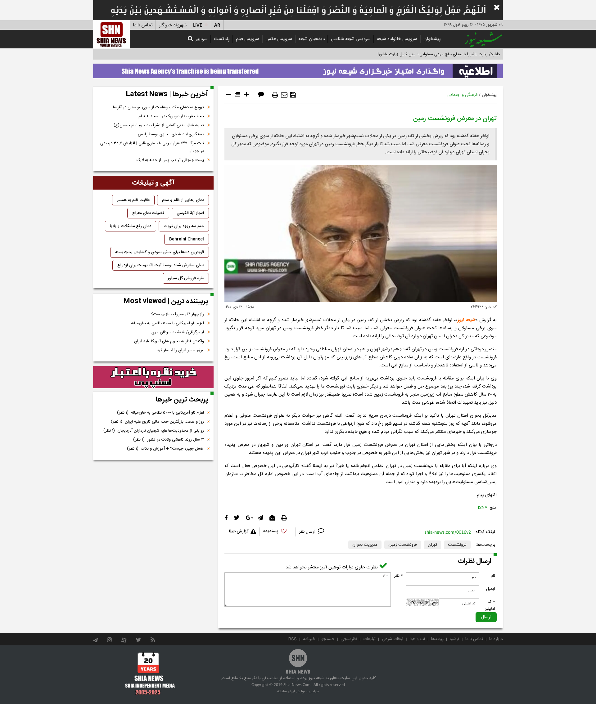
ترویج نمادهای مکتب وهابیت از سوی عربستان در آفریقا (158, 107)
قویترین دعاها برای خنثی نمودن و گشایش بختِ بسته (159, 252)
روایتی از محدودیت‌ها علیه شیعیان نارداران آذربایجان (153, 430)
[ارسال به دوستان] (284, 95)
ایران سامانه (286, 691)
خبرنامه (309, 639)
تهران (432, 545)
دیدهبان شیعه (311, 39)
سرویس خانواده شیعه (397, 39)
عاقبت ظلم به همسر (133, 200)
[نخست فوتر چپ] (150, 673)
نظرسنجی (349, 639)
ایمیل (490, 588)
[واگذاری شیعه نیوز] (298, 69)
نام (493, 575)
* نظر (398, 575)
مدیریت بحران (364, 545)
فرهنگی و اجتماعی (462, 95)
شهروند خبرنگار (173, 25)
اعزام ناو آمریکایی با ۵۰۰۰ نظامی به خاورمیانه (167, 323)
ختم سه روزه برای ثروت (184, 226)
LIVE (197, 25)
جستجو (327, 639)
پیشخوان (432, 39)
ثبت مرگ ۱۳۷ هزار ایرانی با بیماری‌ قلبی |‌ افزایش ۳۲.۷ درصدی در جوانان (152, 147)
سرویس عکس (278, 39)
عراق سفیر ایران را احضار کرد (180, 350)
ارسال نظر (308, 532)
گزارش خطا (238, 531)
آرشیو (454, 639)
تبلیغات (369, 639)
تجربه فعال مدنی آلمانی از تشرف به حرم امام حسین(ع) (159, 125)
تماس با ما (142, 25)
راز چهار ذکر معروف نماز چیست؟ (177, 314)
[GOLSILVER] (153, 377)
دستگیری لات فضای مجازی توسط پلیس (171, 134)
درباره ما (496, 639)
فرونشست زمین (402, 545)
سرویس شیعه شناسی (351, 39)
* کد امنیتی (490, 605)
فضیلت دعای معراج (148, 213)
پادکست (222, 39)
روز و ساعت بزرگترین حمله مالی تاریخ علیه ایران (157, 421)
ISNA (482, 507)
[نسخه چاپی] (275, 95)
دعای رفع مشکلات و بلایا (130, 226)
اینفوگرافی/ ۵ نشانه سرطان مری (177, 332)
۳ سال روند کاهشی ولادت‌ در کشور (168, 439)
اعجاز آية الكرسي (190, 213)
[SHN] (111, 34)
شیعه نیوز (466, 320)
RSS (292, 639)
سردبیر (202, 39)
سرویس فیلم (247, 39)
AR (217, 25)
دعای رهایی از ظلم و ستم (183, 200)
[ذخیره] (293, 95)
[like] (277, 531)
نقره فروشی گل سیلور (186, 278)
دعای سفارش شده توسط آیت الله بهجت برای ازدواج (160, 265)
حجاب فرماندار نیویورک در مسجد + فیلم (171, 116)
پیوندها (437, 639)
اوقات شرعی (392, 639)
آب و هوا (417, 639)
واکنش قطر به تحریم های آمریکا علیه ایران (169, 341)
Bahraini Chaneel (186, 239)
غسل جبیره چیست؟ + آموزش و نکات (165, 448)
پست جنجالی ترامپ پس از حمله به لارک (170, 160)
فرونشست (457, 545)
